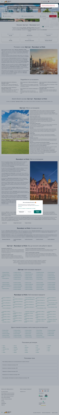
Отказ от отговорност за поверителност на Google (26, 208)
